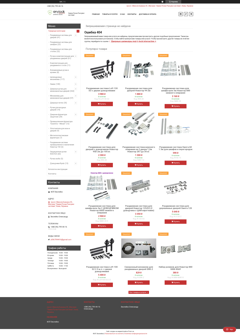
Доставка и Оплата (147, 14)
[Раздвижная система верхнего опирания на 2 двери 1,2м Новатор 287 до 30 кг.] (138, 128)
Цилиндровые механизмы (56, 78)
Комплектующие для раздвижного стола (59, 64)
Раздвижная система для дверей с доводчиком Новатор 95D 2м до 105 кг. (102, 149)
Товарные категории (56, 31)
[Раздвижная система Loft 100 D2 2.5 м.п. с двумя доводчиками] (101, 248)
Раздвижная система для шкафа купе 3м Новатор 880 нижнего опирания (175, 90)
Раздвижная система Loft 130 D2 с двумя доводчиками (102, 89)
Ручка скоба (55, 159)
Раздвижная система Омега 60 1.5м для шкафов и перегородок (175, 148)
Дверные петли (56, 103)
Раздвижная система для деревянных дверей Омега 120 (175, 207)
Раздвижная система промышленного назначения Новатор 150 (62, 144)
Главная (96, 14)
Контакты (132, 14)
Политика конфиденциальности (135, 334)
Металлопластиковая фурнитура (59, 136)
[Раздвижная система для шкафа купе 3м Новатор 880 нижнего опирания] (175, 69)
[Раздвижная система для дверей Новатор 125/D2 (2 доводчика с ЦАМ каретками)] (138, 187)
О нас (122, 14)
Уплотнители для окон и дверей (60, 129)
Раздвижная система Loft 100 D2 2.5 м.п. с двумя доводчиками (102, 269)
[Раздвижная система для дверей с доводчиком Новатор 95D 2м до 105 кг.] (101, 128)
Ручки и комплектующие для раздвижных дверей (62, 57)
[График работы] (181, 14)
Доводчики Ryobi (57, 163)
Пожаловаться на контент (114, 334)
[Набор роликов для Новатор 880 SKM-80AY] (175, 248)
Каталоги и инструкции (57, 169)
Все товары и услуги (138, 292)
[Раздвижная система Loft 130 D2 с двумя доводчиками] (101, 69)
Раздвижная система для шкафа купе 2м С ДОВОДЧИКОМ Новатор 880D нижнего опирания (102, 209)
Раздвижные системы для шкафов (61, 43)
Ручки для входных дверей (58, 109)
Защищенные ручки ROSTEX (58, 153)
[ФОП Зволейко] (56, 14)
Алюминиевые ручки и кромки (59, 71)
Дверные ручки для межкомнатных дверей (59, 90)
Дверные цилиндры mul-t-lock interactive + (133, 41)
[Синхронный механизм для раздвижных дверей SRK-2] (138, 248)
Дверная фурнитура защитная (58, 115)
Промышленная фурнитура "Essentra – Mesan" (61, 122)
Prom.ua (131, 331)
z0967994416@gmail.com (60, 240)
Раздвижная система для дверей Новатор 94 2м (138, 89)
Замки (52, 84)
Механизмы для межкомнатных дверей (59, 97)
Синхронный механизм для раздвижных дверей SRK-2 (138, 268)
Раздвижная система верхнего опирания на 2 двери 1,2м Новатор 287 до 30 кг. (138, 149)
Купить (103, 104)
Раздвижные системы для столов (61, 50)
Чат (231, 330)
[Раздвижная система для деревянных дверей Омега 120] (175, 187)
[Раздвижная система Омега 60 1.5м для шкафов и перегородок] (175, 128)
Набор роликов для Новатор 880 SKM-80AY (175, 268)
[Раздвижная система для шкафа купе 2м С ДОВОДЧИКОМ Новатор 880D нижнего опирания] (101, 187)
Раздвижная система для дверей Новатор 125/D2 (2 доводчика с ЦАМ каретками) (138, 208)
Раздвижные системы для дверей (61, 36)
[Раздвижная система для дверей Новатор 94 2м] (138, 69)
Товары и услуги (110, 14)
